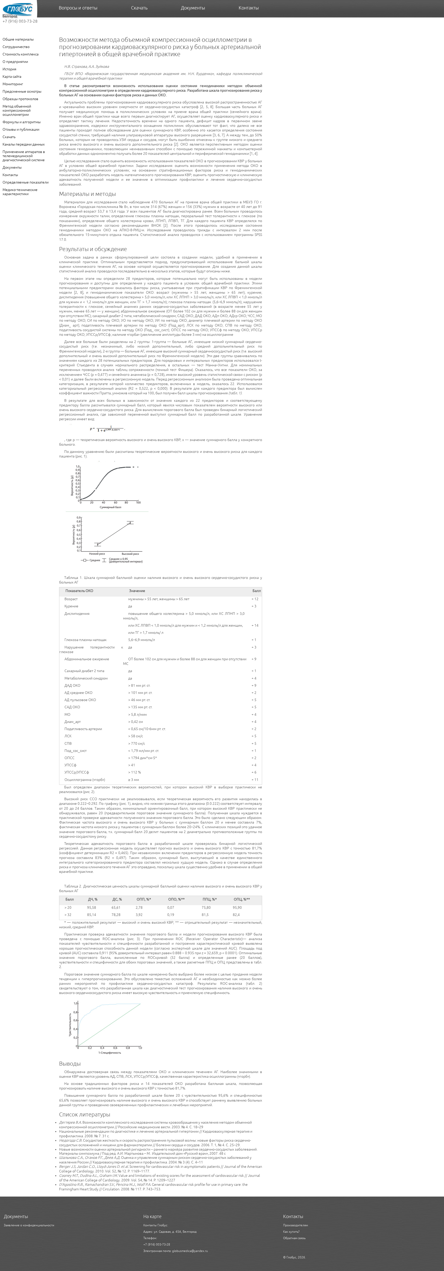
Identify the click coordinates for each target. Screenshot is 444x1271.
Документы (12, 167)
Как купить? (291, 1232)
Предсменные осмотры (22, 91)
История (9, 69)
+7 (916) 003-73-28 (20, 21)
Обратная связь (294, 1238)
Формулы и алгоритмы (22, 122)
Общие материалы (18, 39)
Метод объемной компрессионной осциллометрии (17, 110)
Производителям (295, 1225)
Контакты (10, 175)
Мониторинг (13, 84)
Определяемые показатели (26, 182)
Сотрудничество (16, 47)
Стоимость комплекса (21, 54)
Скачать (9, 137)
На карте (152, 1216)
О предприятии (15, 62)
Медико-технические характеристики (20, 192)
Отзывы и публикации (21, 129)
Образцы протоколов (20, 99)
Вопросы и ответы (78, 8)
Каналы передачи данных (24, 144)
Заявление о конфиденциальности (29, 1225)
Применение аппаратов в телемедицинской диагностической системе (24, 156)
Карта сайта (12, 76)
